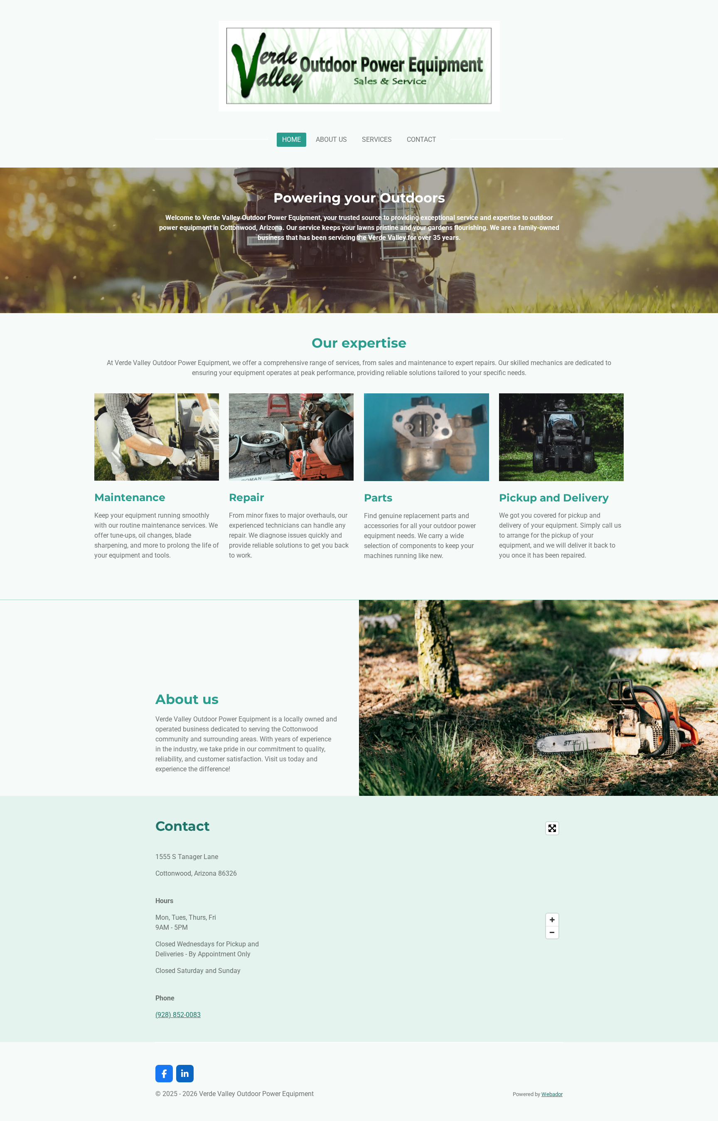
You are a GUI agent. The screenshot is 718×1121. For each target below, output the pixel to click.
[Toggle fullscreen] (552, 828)
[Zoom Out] (552, 932)
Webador (552, 1094)
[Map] (421, 880)
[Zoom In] (552, 920)
